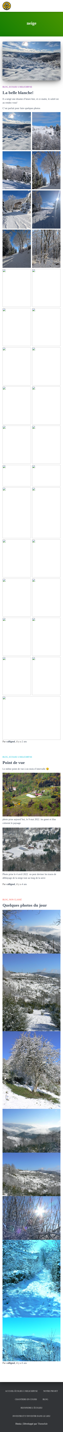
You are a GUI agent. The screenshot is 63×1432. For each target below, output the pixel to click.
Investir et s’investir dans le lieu (31, 1416)
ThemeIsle (43, 1424)
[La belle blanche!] (31, 61)
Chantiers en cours (26, 1399)
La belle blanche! (18, 92)
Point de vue (14, 762)
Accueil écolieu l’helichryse (21, 1391)
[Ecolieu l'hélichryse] (8, 6)
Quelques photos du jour (25, 905)
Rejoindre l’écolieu (32, 1408)
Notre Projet (50, 1391)
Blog (5, 87)
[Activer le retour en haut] (56, 1425)
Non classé (15, 900)
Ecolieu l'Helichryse (20, 87)
